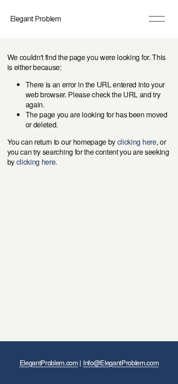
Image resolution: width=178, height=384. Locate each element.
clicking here (137, 141)
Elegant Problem (35, 18)
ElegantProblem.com (49, 362)
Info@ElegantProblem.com (121, 362)
